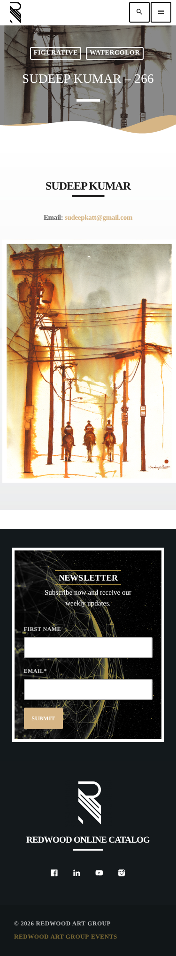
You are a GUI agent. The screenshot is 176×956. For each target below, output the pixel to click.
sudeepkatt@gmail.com (98, 218)
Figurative (56, 52)
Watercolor (115, 52)
